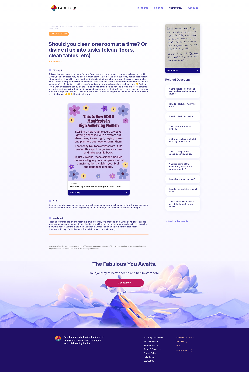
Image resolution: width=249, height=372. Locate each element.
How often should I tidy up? (181, 179)
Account (193, 7)
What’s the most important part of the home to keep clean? (181, 204)
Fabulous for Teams (185, 337)
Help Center (149, 357)
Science (158, 7)
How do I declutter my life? (181, 116)
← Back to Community (176, 221)
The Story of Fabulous (153, 337)
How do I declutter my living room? (182, 105)
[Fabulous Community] (64, 8)
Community (175, 7)
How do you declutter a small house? (182, 190)
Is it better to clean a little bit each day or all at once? (182, 140)
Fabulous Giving (151, 341)
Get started (124, 282)
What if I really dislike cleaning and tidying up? (180, 152)
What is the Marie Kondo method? (180, 127)
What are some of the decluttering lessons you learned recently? (180, 166)
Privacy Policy (150, 353)
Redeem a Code (151, 345)
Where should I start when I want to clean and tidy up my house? (182, 91)
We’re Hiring (181, 341)
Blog (178, 345)
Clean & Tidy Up (67, 26)
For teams (142, 7)
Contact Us (149, 361)
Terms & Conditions (152, 349)
